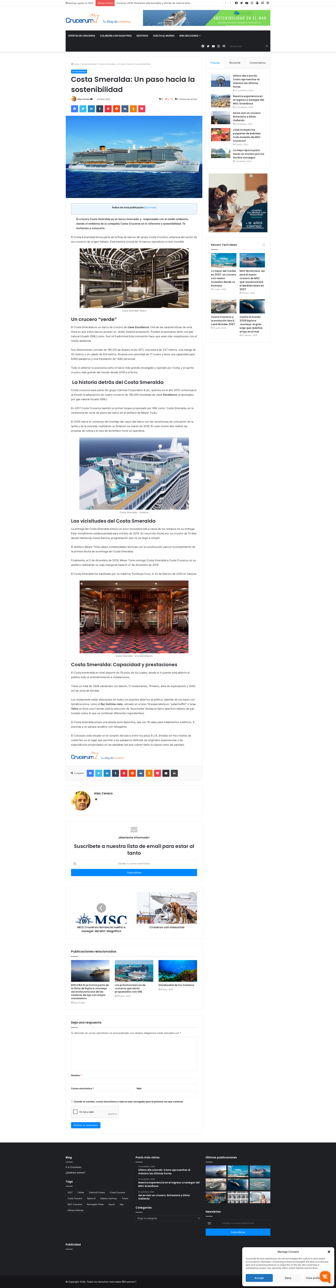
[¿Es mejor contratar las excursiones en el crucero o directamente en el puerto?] (260, 1197)
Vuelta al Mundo (163, 35)
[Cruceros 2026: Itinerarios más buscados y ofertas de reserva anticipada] (238, 1197)
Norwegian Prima (95, 1204)
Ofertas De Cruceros (81, 35)
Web (138, 1088)
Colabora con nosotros (116, 35)
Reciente (234, 62)
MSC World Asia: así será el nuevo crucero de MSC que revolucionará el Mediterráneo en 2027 (252, 280)
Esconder (150, 207)
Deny (288, 1278)
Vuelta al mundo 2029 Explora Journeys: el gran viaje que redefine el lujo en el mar (251, 324)
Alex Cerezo (83, 99)
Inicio (76, 64)
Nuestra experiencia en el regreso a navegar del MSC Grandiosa (248, 99)
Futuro (125, 1198)
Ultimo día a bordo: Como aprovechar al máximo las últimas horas (246, 81)
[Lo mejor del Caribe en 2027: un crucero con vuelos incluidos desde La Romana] (223, 260)
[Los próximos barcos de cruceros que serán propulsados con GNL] (134, 971)
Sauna (111, 1204)
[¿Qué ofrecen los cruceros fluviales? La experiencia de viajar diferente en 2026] (216, 1197)
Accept (259, 1278)
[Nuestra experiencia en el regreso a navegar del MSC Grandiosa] (220, 100)
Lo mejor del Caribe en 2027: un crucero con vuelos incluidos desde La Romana (223, 278)
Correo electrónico (82, 1088)
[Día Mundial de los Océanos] (178, 971)
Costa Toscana (75, 1198)
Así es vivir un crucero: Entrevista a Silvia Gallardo (247, 116)
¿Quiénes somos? (75, 1172)
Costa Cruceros (117, 1192)
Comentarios (258, 62)
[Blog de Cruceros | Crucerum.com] (98, 18)
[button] (329, 1252)
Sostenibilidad (89, 64)
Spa (122, 1204)
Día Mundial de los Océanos (176, 985)
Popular (215, 62)
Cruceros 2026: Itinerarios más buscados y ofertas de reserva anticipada (156, 3)
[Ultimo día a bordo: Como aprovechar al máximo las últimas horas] (220, 80)
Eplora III (91, 1198)
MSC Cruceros (75, 1204)
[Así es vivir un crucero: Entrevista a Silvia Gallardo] (220, 117)
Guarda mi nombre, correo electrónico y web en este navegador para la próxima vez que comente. (129, 1101)
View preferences (317, 1278)
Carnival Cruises (97, 1192)
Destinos (142, 35)
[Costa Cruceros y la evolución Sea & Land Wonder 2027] (223, 306)
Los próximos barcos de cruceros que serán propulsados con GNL (130, 988)
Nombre (76, 1075)
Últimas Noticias (75, 1210)
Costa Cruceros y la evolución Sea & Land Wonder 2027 (223, 320)
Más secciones (188, 35)
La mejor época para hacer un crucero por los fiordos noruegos (248, 153)
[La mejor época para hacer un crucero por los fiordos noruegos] (220, 153)
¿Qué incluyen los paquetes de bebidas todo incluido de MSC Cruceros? (247, 135)
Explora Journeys (108, 1198)
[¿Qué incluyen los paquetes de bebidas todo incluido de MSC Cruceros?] (220, 134)
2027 (70, 1192)
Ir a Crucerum (73, 1167)
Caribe (81, 1192)
